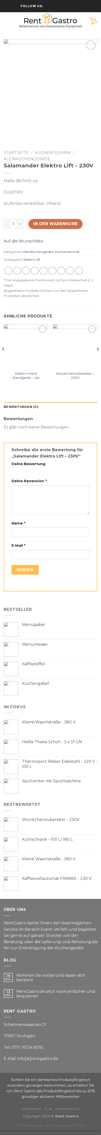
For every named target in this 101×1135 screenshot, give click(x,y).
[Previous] (3, 359)
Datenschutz (67, 1109)
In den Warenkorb (55, 223)
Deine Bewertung (28, 464)
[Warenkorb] (93, 20)
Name (18, 523)
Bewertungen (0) (21, 407)
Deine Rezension (29, 481)
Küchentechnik (53, 152)
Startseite (16, 152)
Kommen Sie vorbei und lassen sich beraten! (50, 977)
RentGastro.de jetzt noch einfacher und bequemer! (55, 993)
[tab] (50, 407)
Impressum (31, 1109)
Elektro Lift (32, 260)
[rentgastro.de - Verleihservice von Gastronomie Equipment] (50, 20)
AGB (48, 1109)
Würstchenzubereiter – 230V (75, 375)
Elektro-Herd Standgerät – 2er (26, 375)
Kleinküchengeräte (27, 159)
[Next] (97, 359)
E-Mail (18, 545)
